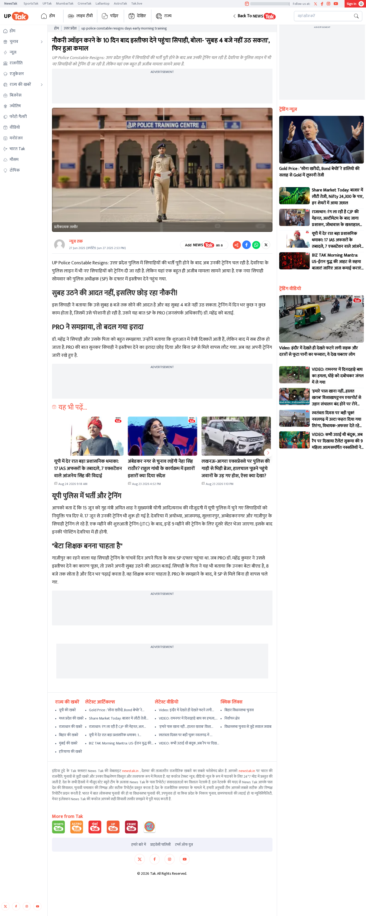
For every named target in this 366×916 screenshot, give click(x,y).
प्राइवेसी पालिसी (160, 844)
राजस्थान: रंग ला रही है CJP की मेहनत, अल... (117, 727)
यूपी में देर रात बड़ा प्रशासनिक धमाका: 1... (115, 735)
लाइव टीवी (84, 16)
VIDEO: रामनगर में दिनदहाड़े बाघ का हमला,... (188, 718)
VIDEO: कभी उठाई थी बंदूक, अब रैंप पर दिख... (189, 743)
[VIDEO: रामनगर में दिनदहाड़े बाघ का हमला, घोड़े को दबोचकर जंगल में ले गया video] (294, 374)
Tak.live (136, 3)
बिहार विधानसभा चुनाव (239, 710)
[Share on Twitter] (266, 244)
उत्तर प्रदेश (70, 28)
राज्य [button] (167, 16)
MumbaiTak (64, 3)
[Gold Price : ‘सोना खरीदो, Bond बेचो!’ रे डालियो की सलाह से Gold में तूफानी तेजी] (321, 140)
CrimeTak (84, 3)
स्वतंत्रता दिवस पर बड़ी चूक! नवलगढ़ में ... (185, 735)
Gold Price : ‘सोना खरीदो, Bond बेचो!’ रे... (116, 710)
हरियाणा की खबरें (70, 751)
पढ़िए (114, 16)
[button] (259, 16)
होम (52, 16)
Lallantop (103, 3)
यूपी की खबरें (67, 710)
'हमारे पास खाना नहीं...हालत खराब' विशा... (186, 727)
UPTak (47, 3)
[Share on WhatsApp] (256, 244)
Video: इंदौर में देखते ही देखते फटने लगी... (186, 710)
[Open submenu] (41, 41)
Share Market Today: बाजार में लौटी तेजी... (118, 718)
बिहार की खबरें (68, 735)
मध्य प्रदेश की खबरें (71, 718)
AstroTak (120, 3)
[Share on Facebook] (246, 244)
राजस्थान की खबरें (70, 727)
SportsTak (31, 3)
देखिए (141, 16)
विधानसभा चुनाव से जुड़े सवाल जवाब (248, 727)
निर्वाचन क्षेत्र (232, 718)
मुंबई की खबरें (68, 743)
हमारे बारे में (138, 844)
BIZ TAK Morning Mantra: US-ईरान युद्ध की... (121, 743)
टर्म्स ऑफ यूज (184, 844)
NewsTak (10, 3)
